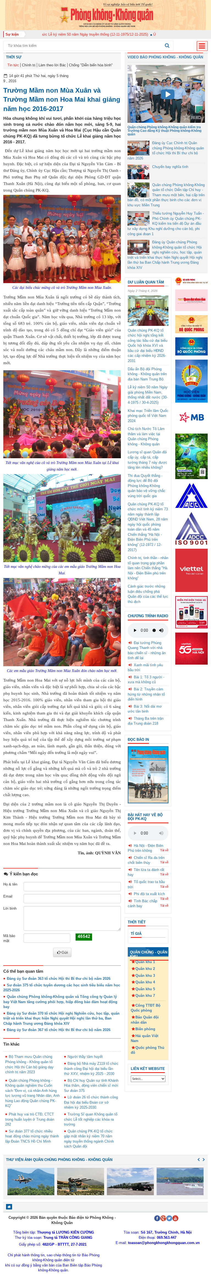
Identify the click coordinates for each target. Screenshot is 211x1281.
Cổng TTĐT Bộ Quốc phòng (145, 1008)
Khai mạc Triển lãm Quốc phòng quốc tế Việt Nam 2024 (148, 416)
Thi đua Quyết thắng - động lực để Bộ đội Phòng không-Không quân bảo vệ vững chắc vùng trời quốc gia (146, 486)
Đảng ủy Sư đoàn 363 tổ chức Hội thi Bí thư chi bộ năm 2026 (58, 979)
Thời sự (13, 57)
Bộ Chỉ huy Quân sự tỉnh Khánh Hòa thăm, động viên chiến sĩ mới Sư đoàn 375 (91, 1085)
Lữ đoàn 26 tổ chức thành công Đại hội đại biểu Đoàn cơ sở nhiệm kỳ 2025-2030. (91, 1102)
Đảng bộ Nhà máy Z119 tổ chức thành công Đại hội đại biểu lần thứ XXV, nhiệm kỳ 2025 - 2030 (91, 1068)
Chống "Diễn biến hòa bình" (91, 65)
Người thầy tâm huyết (85, 1057)
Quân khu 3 (145, 975)
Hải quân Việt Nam (144, 1038)
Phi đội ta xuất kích (149, 894)
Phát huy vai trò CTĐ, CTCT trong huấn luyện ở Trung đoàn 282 (29, 1119)
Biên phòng (145, 1029)
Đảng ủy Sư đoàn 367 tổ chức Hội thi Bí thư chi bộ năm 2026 (58, 1030)
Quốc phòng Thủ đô (147, 1050)
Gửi (65, 952)
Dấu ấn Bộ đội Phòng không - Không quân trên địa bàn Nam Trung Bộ (147, 374)
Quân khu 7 (145, 996)
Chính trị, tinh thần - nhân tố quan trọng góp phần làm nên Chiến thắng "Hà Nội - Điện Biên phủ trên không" (148, 568)
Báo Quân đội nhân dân (145, 1019)
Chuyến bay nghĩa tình (170, 167)
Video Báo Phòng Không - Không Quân (165, 57)
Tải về (164, 850)
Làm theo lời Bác (52, 65)
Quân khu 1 (145, 962)
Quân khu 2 (145, 969)
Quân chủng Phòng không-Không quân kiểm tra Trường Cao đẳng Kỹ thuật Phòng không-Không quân (164, 130)
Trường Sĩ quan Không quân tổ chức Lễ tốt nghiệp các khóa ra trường (90, 1119)
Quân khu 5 (145, 989)
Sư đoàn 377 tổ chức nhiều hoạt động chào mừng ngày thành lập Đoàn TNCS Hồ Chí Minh (32, 1136)
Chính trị (28, 65)
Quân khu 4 (145, 982)
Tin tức (13, 65)
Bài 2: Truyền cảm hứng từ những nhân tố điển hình (146, 694)
